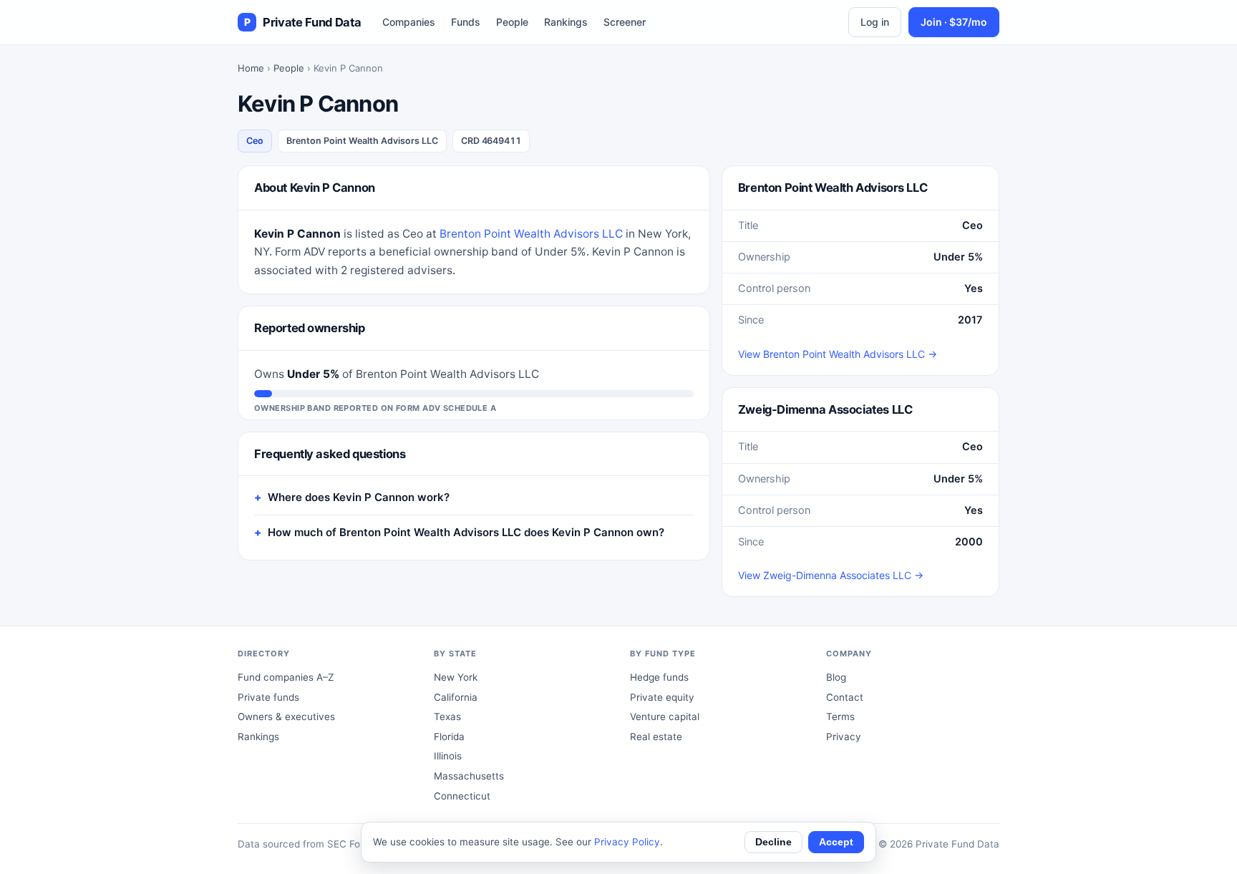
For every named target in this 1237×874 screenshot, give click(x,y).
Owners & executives (286, 716)
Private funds (268, 697)
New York (455, 677)
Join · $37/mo (954, 22)
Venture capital (664, 716)
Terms (840, 716)
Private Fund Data (302, 22)
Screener (624, 22)
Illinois (448, 756)
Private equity (662, 697)
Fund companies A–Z (286, 677)
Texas (447, 716)
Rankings (566, 22)
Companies (408, 22)
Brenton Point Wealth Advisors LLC (531, 234)
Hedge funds (659, 677)
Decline (773, 842)
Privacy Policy (627, 842)
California (455, 697)
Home (251, 68)
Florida (449, 736)
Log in (874, 22)
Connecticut (462, 796)
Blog (836, 677)
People (512, 22)
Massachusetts (469, 776)
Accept (836, 842)
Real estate (656, 736)
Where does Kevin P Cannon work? (359, 497)
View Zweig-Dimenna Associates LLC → (830, 575)
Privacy (843, 736)
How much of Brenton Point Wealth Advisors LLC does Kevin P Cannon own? (466, 532)
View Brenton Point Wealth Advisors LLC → (837, 354)
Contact (844, 697)
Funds (465, 22)
